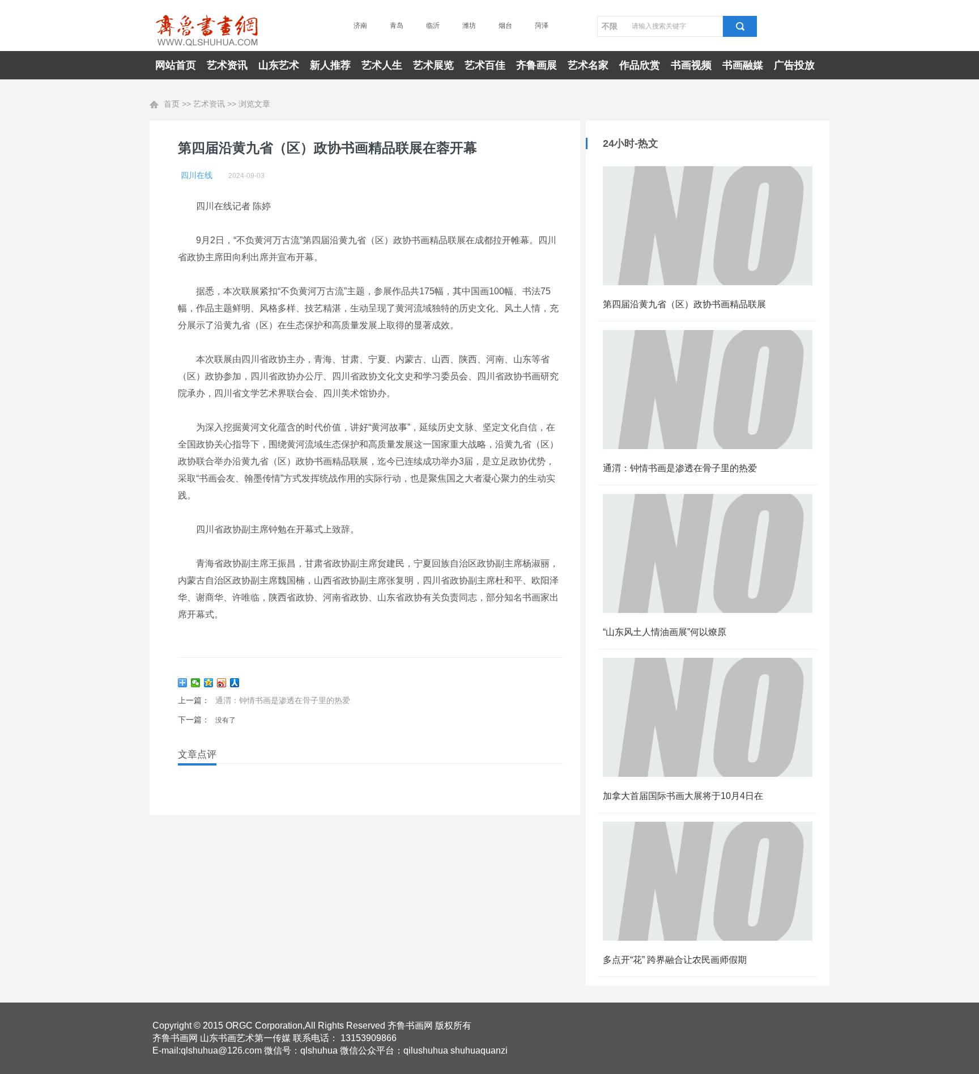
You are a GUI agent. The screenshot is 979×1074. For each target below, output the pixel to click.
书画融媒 (742, 65)
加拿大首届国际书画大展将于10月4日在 (683, 796)
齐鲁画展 (536, 65)
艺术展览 (433, 65)
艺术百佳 (485, 65)
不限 (610, 26)
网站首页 (175, 65)
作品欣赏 (639, 65)
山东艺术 (278, 65)
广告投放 (794, 65)
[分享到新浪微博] (222, 682)
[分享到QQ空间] (209, 682)
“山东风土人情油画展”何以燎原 (664, 632)
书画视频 (691, 65)
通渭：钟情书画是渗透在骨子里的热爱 (282, 700)
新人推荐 (330, 65)
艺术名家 (588, 65)
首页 (172, 103)
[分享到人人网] (235, 682)
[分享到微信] (196, 682)
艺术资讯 (227, 65)
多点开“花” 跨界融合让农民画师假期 (675, 960)
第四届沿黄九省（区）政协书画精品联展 (684, 304)
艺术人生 (381, 65)
